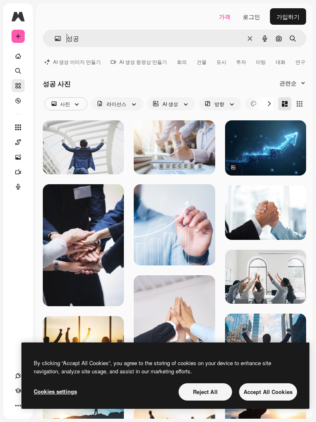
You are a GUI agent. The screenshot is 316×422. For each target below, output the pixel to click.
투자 (241, 61)
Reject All (205, 392)
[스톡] (18, 85)
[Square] (299, 103)
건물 (202, 61)
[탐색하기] (18, 100)
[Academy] (18, 390)
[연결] (18, 375)
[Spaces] (18, 142)
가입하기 (288, 16)
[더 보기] (18, 405)
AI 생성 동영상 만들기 (143, 61)
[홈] (18, 56)
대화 (281, 61)
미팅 (261, 61)
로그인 (251, 16)
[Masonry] (284, 103)
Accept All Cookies (268, 392)
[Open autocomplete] (54, 38)
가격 (224, 16)
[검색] (18, 70)
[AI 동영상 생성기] (18, 171)
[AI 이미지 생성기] (18, 157)
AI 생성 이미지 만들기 (77, 61)
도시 (221, 61)
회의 (182, 61)
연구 (300, 61)
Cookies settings (55, 391)
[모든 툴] (18, 127)
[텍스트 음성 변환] (18, 186)
